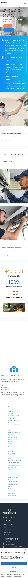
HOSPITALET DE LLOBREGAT (14, 432)
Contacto (6, 529)
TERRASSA (10, 488)
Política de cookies (8, 532)
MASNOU (10, 434)
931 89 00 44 (9, 541)
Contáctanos (9, 30)
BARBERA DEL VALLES (13, 411)
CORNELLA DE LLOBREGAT (14, 424)
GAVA (9, 430)
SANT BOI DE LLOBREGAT (14, 462)
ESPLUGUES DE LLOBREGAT (14, 429)
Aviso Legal (6, 534)
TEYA (9, 490)
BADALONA (10, 408)
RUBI (9, 456)
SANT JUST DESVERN (12, 474)
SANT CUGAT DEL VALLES (13, 464)
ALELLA (9, 406)
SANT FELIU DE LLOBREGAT (14, 465)
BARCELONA (10, 413)
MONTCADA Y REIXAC (13, 439)
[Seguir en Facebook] (4, 521)
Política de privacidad (8, 530)
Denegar (14, 567)
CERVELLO (10, 422)
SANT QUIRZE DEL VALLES (14, 469)
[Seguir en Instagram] (9, 521)
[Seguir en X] (7, 521)
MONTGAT (10, 441)
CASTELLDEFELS (11, 418)
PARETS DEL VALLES (12, 445)
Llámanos (8, 25)
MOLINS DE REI (11, 436)
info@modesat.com (11, 544)
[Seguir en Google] (12, 521)
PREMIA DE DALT (12, 451)
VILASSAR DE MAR (12, 495)
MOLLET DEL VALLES (12, 437)
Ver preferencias (14, 571)
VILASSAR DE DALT (12, 493)
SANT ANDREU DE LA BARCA (14, 460)
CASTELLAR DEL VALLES (13, 415)
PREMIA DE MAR (11, 453)
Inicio (5, 527)
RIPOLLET (10, 455)
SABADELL (10, 458)
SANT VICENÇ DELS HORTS (14, 475)
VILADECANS (11, 492)
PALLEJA (9, 443)
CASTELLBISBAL (11, 417)
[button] (26, 550)
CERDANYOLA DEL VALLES (14, 420)
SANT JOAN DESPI (12, 467)
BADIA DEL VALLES (12, 410)
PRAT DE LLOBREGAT (13, 446)
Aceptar (14, 564)
